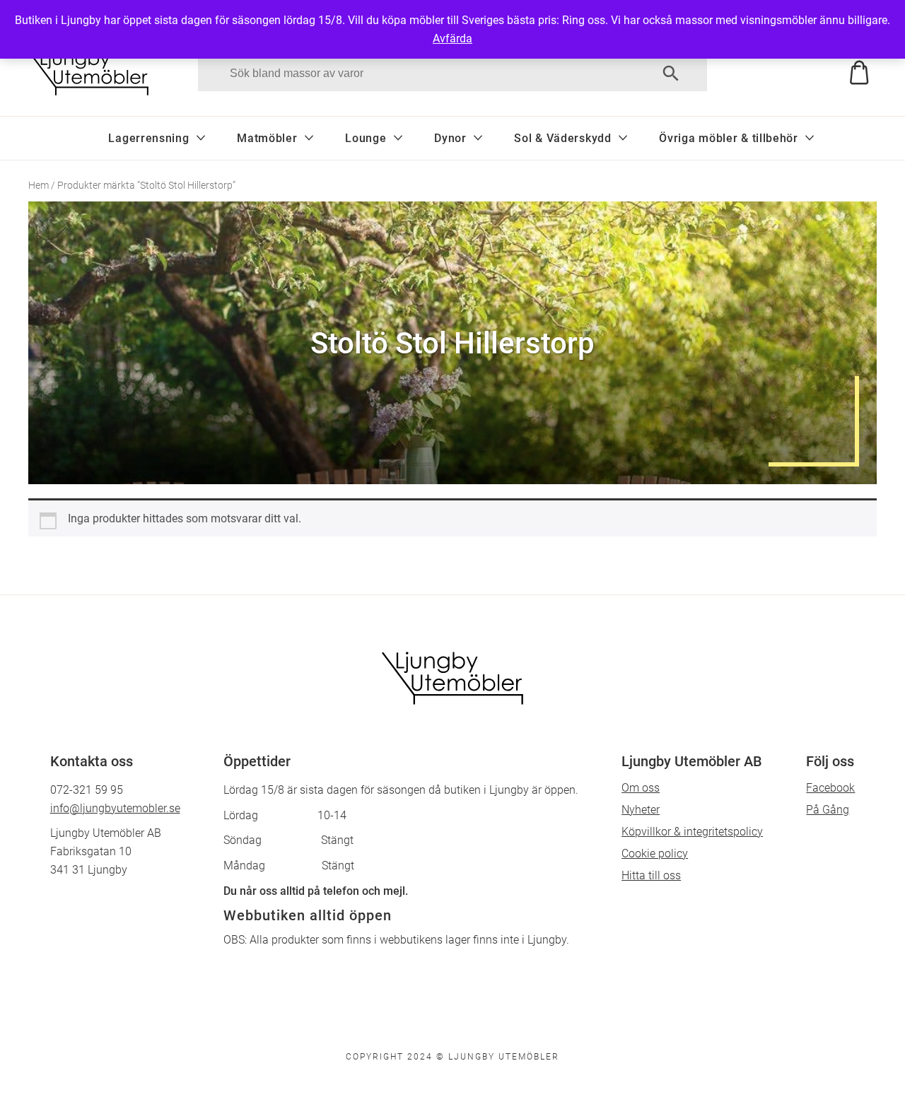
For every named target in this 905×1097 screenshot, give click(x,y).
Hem (38, 185)
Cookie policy (654, 853)
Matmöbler (267, 138)
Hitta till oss (651, 875)
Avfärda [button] (452, 38)
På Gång (827, 809)
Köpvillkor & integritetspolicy (692, 831)
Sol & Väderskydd (562, 138)
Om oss (640, 787)
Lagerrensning (148, 138)
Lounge (365, 138)
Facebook (830, 787)
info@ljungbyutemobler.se (115, 808)
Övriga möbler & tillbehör (728, 138)
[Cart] (815, 73)
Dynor (450, 138)
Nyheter (640, 809)
